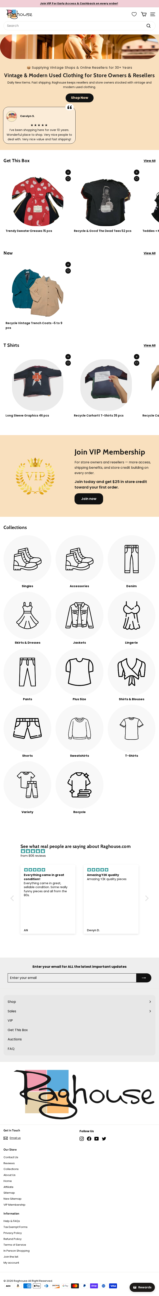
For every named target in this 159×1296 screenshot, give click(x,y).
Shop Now (79, 97)
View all (149, 161)
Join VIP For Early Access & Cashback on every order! (79, 3)
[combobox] (79, 25)
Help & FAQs (12, 1221)
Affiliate (8, 1187)
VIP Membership (14, 1205)
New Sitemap (13, 1199)
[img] (81, 851)
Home (8, 1181)
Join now (88, 498)
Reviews (9, 1163)
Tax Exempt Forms (16, 1227)
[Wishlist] (134, 14)
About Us (10, 1175)
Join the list (11, 1257)
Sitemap (9, 1193)
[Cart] (144, 14)
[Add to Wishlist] (68, 178)
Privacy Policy (13, 1233)
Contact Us (11, 1157)
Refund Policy (13, 1239)
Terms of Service (15, 1245)
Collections (11, 1169)
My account (11, 1263)
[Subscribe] (143, 977)
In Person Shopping (17, 1251)
